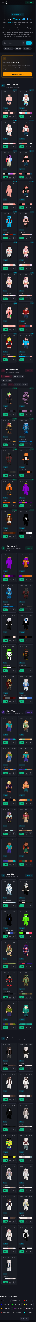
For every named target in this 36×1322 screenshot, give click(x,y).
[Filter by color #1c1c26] (6, 441)
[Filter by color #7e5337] (26, 830)
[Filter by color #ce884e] (4, 800)
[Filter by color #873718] (31, 800)
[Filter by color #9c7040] (11, 1024)
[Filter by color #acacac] (20, 143)
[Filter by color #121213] (11, 1126)
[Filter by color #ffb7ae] (4, 326)
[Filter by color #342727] (14, 113)
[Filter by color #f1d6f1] (31, 265)
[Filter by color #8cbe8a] (23, 739)
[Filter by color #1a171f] (6, 411)
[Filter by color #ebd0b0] (31, 739)
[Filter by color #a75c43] (26, 861)
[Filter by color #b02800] (6, 502)
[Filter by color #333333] (14, 933)
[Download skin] (10, 116)
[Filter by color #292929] (11, 472)
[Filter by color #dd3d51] (23, 963)
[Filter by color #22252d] (14, 993)
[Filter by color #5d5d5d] (9, 698)
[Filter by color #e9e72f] (6, 1157)
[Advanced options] (23, 43)
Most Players (9, 48)
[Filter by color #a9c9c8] (11, 830)
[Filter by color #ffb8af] (26, 234)
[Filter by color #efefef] (28, 1248)
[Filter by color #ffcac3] (11, 204)
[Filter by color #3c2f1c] (28, 993)
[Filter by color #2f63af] (9, 769)
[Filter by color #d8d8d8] (14, 265)
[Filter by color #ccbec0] (26, 1065)
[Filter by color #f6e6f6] (20, 265)
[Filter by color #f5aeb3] (9, 1248)
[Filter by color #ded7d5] (4, 265)
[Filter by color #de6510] (26, 576)
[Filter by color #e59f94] (28, 113)
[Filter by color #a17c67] (31, 830)
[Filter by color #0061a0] (20, 441)
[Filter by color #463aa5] (20, 769)
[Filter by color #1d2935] (6, 356)
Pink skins (30, 1308)
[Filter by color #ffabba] (14, 143)
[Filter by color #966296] (26, 411)
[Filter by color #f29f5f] (11, 769)
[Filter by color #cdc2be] (23, 698)
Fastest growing (18, 376)
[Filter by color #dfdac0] (4, 174)
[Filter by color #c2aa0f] (23, 502)
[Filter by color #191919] (28, 902)
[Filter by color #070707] (9, 637)
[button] (9, 104)
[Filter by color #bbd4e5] (14, 902)
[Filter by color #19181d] (4, 441)
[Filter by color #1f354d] (28, 326)
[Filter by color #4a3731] (14, 1218)
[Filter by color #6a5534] (31, 993)
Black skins (6, 1301)
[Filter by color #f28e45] (26, 800)
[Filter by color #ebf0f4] (6, 902)
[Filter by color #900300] (4, 356)
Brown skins (6, 1312)
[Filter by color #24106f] (31, 963)
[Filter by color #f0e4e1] (31, 1065)
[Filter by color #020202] (6, 637)
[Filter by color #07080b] (11, 993)
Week (10, 384)
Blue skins (6, 1304)
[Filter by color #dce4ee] (9, 902)
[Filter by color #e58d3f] (26, 739)
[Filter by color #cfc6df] (31, 234)
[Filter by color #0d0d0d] (24, 533)
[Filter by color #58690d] (6, 1024)
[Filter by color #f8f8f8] (9, 1187)
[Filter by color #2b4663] (26, 441)
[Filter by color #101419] (9, 830)
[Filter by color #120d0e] (23, 472)
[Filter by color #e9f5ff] (20, 698)
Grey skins (18, 1312)
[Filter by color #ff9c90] (4, 204)
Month (25, 384)
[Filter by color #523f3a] (11, 1065)
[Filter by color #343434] (14, 472)
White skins (17, 1301)
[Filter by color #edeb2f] (4, 1157)
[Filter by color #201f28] (4, 411)
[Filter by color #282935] (11, 411)
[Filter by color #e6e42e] (14, 1157)
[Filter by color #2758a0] (4, 769)
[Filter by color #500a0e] (14, 698)
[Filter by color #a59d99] (23, 1126)
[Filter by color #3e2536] (4, 830)
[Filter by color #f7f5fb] (14, 1248)
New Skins (27, 48)
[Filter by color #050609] (6, 993)
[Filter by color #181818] (31, 667)
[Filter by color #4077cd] (28, 698)
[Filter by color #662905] (26, 637)
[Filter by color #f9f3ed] (20, 1065)
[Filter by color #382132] (14, 830)
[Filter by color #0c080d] (14, 411)
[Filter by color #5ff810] (21, 933)
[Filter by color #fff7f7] (4, 1248)
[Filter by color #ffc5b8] (23, 234)
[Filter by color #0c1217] (4, 1278)
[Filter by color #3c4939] (4, 963)
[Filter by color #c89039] (14, 441)
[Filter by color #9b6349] (9, 739)
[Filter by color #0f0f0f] (20, 667)
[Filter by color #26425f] (26, 326)
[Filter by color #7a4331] (6, 963)
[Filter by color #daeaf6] (26, 698)
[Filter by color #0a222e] (28, 143)
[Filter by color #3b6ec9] (31, 698)
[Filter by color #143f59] (31, 174)
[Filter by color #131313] (26, 902)
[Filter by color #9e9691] (20, 1126)
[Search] (22, 2)
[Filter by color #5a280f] (4, 533)
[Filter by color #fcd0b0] (23, 265)
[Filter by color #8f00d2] (20, 502)
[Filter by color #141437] (9, 1218)
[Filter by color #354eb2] (11, 933)
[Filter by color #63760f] (14, 1024)
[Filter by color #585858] (6, 698)
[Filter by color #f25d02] (9, 502)
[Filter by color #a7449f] (31, 113)
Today (4, 384)
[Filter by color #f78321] (14, 502)
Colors (19, 48)
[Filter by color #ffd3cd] (6, 326)
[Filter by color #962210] (31, 861)
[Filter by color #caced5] (27, 533)
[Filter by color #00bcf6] (4, 234)
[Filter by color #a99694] (26, 1096)
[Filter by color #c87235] (31, 576)
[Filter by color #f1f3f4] (31, 1187)
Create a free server (16, 74)
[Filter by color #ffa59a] (6, 204)
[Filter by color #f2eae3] (28, 1065)
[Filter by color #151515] (20, 234)
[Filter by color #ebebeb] (27, 933)
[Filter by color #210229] (28, 502)
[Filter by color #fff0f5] (9, 1096)
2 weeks (17, 384)
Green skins (17, 1304)
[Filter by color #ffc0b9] (14, 326)
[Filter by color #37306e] (4, 1024)
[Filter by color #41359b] (6, 739)
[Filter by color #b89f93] (4, 1187)
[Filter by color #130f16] (9, 411)
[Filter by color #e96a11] (28, 576)
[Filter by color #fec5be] (11, 113)
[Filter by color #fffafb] (11, 143)
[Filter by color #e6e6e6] (23, 1248)
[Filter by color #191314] (26, 472)
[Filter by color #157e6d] (26, 1024)
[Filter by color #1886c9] (23, 441)
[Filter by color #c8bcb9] (26, 1126)
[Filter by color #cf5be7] (11, 174)
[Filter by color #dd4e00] (4, 502)
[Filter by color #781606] (20, 861)
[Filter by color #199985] (28, 1024)
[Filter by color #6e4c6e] (31, 411)
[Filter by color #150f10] (20, 472)
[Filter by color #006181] (14, 234)
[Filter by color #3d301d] (20, 993)
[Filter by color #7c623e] (26, 993)
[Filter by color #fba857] (23, 800)
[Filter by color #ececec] (9, 265)
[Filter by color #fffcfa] (4, 1096)
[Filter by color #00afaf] (14, 739)
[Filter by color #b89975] (20, 830)
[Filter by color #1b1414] (28, 204)
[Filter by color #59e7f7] (26, 113)
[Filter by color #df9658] (14, 800)
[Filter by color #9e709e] (23, 411)
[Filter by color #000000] (6, 174)
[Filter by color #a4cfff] (9, 174)
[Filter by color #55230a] (6, 533)
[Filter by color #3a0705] (4, 698)
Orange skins (6, 1308)
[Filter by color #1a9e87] (20, 1024)
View (5, 116)
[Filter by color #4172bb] (14, 769)
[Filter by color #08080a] (9, 1126)
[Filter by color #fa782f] (28, 472)
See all (28, 370)
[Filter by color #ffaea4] (4, 113)
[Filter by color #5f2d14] (11, 533)
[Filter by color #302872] (23, 769)
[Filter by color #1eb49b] (23, 1024)
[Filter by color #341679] (28, 963)
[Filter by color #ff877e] (23, 143)
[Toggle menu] (3, 2)
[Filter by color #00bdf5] (23, 356)
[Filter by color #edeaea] (23, 1096)
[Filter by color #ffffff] (20, 113)
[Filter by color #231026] (9, 800)
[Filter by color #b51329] (23, 326)
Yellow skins (28, 1304)
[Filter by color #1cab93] (31, 1024)
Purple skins (18, 1308)
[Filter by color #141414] (28, 411)
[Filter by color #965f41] (31, 769)
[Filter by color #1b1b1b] (9, 472)
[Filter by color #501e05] (9, 533)
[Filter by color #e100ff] (26, 502)
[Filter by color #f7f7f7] (31, 1248)
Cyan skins (29, 1312)
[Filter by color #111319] (9, 441)
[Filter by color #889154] (11, 963)
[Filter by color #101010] (23, 667)
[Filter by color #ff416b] (30, 933)
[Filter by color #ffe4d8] (14, 637)
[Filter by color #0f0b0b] (31, 472)
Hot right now (7, 380)
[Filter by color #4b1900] (14, 533)
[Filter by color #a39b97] (28, 1126)
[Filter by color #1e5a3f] (23, 861)
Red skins (28, 1301)
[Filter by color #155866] (28, 800)
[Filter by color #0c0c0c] (20, 411)
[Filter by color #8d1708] (20, 326)
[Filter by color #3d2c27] (14, 1065)
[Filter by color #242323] (11, 502)
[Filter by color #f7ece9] (31, 1218)
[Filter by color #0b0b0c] (14, 1126)
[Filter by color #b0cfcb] (6, 830)
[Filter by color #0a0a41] (26, 963)
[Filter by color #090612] (11, 800)
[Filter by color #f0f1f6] (6, 1278)
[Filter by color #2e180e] (28, 861)
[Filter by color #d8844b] (6, 769)
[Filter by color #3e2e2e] (9, 113)
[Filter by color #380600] (9, 234)
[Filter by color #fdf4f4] (6, 1248)
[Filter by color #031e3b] (28, 441)
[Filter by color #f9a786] (20, 800)
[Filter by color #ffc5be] (6, 113)
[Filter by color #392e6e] (9, 1024)
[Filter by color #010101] (23, 637)
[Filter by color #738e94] (31, 1157)
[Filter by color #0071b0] (31, 441)
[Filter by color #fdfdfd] (6, 1187)
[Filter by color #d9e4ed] (11, 902)
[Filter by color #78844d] (9, 963)
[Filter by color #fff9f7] (6, 1096)
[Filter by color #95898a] (14, 1187)
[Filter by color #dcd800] (14, 356)
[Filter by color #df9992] (28, 265)
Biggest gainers (7, 376)
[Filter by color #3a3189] (11, 739)
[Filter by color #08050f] (6, 800)
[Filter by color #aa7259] (4, 739)
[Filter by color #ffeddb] (23, 902)
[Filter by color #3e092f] (20, 963)
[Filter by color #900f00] (11, 234)
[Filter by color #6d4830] (23, 830)
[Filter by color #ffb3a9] (11, 326)
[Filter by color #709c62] (23, 993)
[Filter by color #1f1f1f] (4, 472)
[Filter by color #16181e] (9, 993)
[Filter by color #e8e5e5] (28, 1096)
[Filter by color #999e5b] (14, 963)
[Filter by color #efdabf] (20, 739)
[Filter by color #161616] (11, 637)
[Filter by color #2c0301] (11, 698)
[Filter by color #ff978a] (14, 204)
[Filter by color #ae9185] (11, 1187)
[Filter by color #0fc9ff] (20, 356)
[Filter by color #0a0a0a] (4, 1065)
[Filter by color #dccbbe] (11, 1248)
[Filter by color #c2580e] (23, 576)
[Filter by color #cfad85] (28, 830)
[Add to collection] (14, 116)
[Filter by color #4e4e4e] (9, 1065)
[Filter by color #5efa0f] (5, 667)
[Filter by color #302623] (11, 441)
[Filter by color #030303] (28, 637)
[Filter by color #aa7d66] (28, 769)
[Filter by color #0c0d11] (4, 993)
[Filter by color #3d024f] (31, 502)
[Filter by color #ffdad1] (4, 143)
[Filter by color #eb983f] (28, 739)
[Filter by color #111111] (4, 637)
